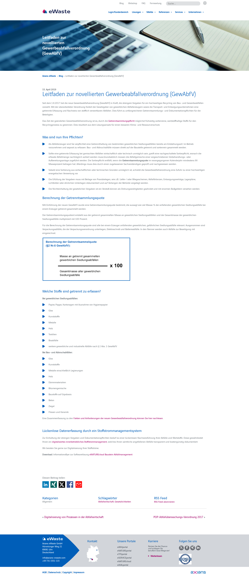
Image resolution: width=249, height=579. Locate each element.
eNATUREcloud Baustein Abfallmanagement (110, 454)
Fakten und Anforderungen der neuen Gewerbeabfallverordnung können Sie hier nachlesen (118, 418)
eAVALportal (122, 564)
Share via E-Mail (79, 484)
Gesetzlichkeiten (123, 501)
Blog (121, 3)
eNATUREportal (124, 550)
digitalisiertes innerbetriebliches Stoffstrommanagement (79, 441)
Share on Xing (53, 484)
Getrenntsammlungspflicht (121, 120)
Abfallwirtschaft (106, 501)
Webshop (132, 3)
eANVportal (122, 546)
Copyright (67, 572)
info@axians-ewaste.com (53, 557)
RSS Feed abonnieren (164, 501)
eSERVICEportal (124, 557)
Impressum (78, 572)
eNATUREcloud (124, 561)
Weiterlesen (156, 555)
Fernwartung (155, 3)
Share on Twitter (62, 484)
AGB (44, 572)
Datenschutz (54, 572)
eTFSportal (122, 553)
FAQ (143, 3)
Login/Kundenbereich (118, 11)
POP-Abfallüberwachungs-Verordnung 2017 (178, 517)
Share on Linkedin (45, 484)
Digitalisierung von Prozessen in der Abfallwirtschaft (73, 517)
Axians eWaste (49, 75)
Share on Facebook (70, 484)
